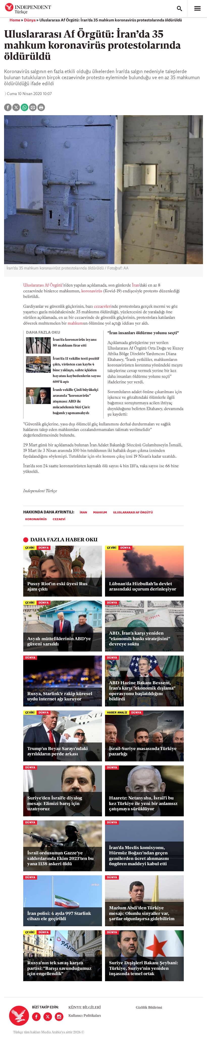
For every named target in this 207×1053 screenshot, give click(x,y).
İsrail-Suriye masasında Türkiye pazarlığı (143, 752)
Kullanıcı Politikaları (84, 1016)
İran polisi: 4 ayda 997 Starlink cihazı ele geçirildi (59, 917)
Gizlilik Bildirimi (149, 1008)
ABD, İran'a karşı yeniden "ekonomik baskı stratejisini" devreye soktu (139, 639)
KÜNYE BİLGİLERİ (84, 1008)
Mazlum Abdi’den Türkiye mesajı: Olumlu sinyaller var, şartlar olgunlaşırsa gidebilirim (141, 913)
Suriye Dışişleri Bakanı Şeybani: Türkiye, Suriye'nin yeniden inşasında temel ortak (143, 968)
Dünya (30, 20)
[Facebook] (36, 1016)
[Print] (41, 107)
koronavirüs (91, 291)
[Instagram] (59, 1016)
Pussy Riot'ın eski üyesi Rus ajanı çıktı (57, 587)
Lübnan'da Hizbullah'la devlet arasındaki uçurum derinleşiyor (142, 587)
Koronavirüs (36, 519)
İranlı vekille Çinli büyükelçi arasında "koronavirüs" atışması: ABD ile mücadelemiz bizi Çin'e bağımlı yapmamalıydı (75, 401)
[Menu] (197, 8)
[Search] (179, 8)
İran (135, 286)
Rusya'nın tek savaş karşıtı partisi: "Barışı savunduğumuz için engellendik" (59, 968)
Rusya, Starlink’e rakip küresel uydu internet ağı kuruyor (59, 697)
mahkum (100, 512)
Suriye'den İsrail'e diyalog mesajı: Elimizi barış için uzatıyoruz (54, 804)
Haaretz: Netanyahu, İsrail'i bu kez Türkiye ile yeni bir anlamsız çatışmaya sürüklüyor (143, 804)
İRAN (83, 512)
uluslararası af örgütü (133, 512)
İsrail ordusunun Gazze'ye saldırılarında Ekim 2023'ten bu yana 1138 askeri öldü (60, 858)
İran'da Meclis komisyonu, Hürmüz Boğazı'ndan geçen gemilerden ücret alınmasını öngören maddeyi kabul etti (139, 856)
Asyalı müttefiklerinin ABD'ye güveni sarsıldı (59, 642)
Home (15, 20)
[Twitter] (47, 1016)
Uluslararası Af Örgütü (42, 286)
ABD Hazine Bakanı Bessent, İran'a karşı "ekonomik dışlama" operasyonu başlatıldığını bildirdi (142, 691)
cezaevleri (103, 307)
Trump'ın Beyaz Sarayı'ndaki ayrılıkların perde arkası (57, 752)
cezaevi (59, 519)
